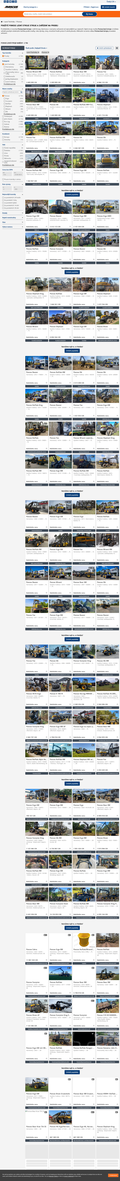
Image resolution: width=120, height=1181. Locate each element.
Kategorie (5, 61)
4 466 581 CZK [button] (79, 148)
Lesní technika (9, 22)
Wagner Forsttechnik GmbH (60, 885)
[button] (12, 48)
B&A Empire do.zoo (36, 151)
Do (14, 187)
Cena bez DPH (7, 170)
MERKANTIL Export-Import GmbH (60, 852)
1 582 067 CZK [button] (31, 181)
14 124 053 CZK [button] (55, 914)
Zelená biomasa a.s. (36, 85)
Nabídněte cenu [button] (79, 82)
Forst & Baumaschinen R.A (84, 773)
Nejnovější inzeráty (9, 194)
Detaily (4, 213)
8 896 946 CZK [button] (55, 337)
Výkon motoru (7, 227)
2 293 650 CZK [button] (102, 770)
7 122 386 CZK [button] (31, 849)
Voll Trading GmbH (37, 885)
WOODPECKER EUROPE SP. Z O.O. (107, 340)
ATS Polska (60, 307)
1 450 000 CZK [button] (55, 115)
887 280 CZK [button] (54, 1137)
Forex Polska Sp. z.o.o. (84, 386)
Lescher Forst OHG (60, 996)
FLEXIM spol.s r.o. (84, 118)
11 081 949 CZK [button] (32, 960)
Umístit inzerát (109, 7)
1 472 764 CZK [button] (102, 304)
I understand (113, 1175)
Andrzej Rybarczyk (60, 452)
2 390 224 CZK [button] (79, 704)
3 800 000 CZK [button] (31, 82)
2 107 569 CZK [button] (79, 227)
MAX (15, 172)
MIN (4, 172)
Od (3, 187)
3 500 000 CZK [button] (55, 82)
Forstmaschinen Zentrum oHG (36, 852)
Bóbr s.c (37, 230)
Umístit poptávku (72, 194)
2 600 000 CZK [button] (31, 115)
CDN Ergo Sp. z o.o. (107, 419)
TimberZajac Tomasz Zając (107, 485)
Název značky (7, 89)
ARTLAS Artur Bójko (107, 151)
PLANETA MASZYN (84, 307)
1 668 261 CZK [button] (55, 304)
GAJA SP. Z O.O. (37, 184)
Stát (3, 145)
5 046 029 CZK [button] (102, 737)
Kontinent (5, 134)
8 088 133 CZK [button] (102, 82)
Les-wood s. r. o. (107, 118)
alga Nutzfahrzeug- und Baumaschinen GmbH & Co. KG (65, 1140)
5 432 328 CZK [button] (31, 914)
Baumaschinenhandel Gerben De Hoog (108, 917)
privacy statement (69, 1176)
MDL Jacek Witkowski (84, 230)
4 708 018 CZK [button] (55, 737)
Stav (4, 222)
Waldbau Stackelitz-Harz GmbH (36, 1029)
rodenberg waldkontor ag (84, 852)
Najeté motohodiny (9, 217)
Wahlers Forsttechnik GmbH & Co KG (37, 740)
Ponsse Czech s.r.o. (84, 85)
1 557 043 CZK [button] (79, 416)
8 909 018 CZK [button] (102, 816)
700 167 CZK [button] (30, 816)
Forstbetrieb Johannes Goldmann (107, 740)
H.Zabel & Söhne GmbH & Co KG (60, 819)
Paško (36, 118)
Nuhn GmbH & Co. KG (84, 819)
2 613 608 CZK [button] (79, 383)
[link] (36, 62)
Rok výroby (6, 184)
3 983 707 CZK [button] (31, 737)
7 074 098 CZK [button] (102, 849)
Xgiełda (84, 151)
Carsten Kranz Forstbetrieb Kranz (84, 707)
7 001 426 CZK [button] (79, 849)
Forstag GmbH (108, 707)
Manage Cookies (53, 1176)
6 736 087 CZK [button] (55, 849)
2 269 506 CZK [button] (102, 704)
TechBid (60, 184)
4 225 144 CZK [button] (102, 914)
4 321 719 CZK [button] (102, 115)
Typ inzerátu (6, 53)
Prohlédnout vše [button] (9, 84)
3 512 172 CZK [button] (55, 227)
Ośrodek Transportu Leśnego (60, 230)
